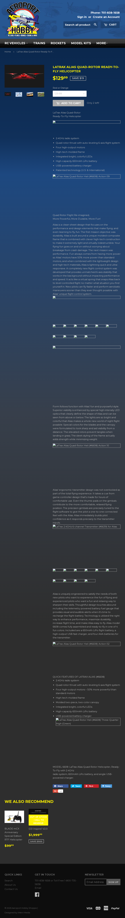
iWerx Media (24, 912)
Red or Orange (60, 88)
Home (8, 51)
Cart (112, 24)
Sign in (82, 17)
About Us (10, 884)
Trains (39, 43)
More (101, 43)
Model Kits (81, 43)
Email (38, 887)
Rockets (58, 43)
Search (9, 880)
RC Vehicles (15, 43)
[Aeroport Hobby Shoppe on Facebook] (37, 895)
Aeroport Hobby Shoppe (24, 908)
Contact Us (11, 889)
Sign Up (113, 882)
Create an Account (106, 17)
